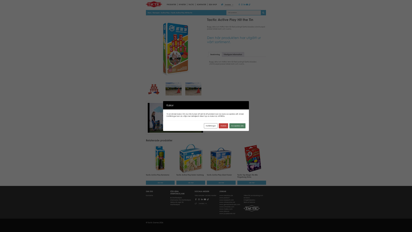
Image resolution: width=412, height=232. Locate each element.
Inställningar (211, 126)
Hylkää (223, 126)
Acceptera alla (237, 126)
